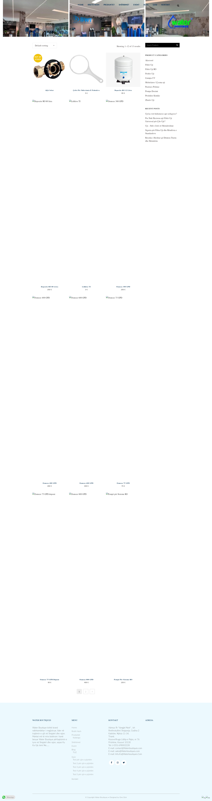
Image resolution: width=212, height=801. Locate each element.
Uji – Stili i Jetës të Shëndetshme (159, 125)
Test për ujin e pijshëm (82, 760)
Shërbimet (76, 742)
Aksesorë (149, 60)
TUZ (75, 752)
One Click (123, 797)
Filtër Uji (149, 64)
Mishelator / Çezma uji (155, 82)
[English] (208, 797)
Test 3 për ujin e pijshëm (83, 767)
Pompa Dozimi (151, 91)
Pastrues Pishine (152, 86)
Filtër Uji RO (150, 69)
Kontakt (75, 779)
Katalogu (76, 738)
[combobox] (44, 45)
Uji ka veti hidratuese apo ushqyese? (161, 113)
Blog (73, 750)
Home (74, 728)
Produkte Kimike (152, 95)
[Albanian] (204, 797)
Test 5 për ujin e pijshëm (83, 774)
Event (74, 746)
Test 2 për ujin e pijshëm (83, 763)
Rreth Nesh (76, 731)
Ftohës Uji (149, 73)
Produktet (76, 735)
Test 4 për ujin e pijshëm (83, 771)
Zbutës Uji (149, 100)
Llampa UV (150, 78)
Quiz (74, 757)
